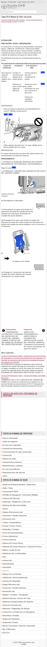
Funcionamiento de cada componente (17, 452)
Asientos (22, 20)
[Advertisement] (23, 31)
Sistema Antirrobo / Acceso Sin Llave (16, 598)
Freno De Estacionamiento (13, 533)
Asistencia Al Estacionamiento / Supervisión (19, 484)
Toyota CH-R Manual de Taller (10, 20)
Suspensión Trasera (10, 622)
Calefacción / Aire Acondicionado (15, 577)
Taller (19, 2)
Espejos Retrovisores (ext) (13, 512)
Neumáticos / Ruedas (11, 615)
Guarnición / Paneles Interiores (14, 588)
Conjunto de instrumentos (12, 448)
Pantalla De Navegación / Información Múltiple (20, 495)
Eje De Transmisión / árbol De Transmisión (19, 626)
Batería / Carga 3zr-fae (11, 550)
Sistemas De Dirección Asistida (14, 505)
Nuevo (32, 2)
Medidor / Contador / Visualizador (15, 595)
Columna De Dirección (11, 498)
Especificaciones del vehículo (14, 472)
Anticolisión (7, 567)
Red (4, 557)
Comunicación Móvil (10, 491)
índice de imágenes (10, 441)
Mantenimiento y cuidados (13, 466)
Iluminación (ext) (9, 519)
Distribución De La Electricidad (14, 553)
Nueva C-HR (25, 2)
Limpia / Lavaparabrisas (12, 522)
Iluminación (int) (9, 591)
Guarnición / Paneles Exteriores (15, 516)
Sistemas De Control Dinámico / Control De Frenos (22, 547)
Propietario (12, 2)
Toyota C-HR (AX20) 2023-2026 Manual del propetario (20, 394)
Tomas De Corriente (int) (12, 605)
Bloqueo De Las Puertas (12, 574)
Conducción (7, 455)
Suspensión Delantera (11, 619)
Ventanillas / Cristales (11, 529)
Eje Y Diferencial (9, 629)
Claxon (5, 509)
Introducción (7, 560)
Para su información (10, 438)
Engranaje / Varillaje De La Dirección (16, 502)
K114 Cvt (6, 633)
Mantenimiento (8, 564)
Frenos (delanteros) (10, 536)
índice (5, 476)
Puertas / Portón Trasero (12, 526)
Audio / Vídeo (8, 488)
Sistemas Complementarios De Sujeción (18, 602)
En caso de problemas (11, 469)
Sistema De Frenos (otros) (13, 543)
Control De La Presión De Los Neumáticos (19, 612)
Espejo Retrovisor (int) (11, 584)
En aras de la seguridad (12, 445)
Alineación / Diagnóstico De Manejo (16, 608)
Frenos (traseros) (9, 540)
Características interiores (12, 462)
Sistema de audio (9, 459)
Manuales (4, 2)
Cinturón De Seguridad (11, 581)
